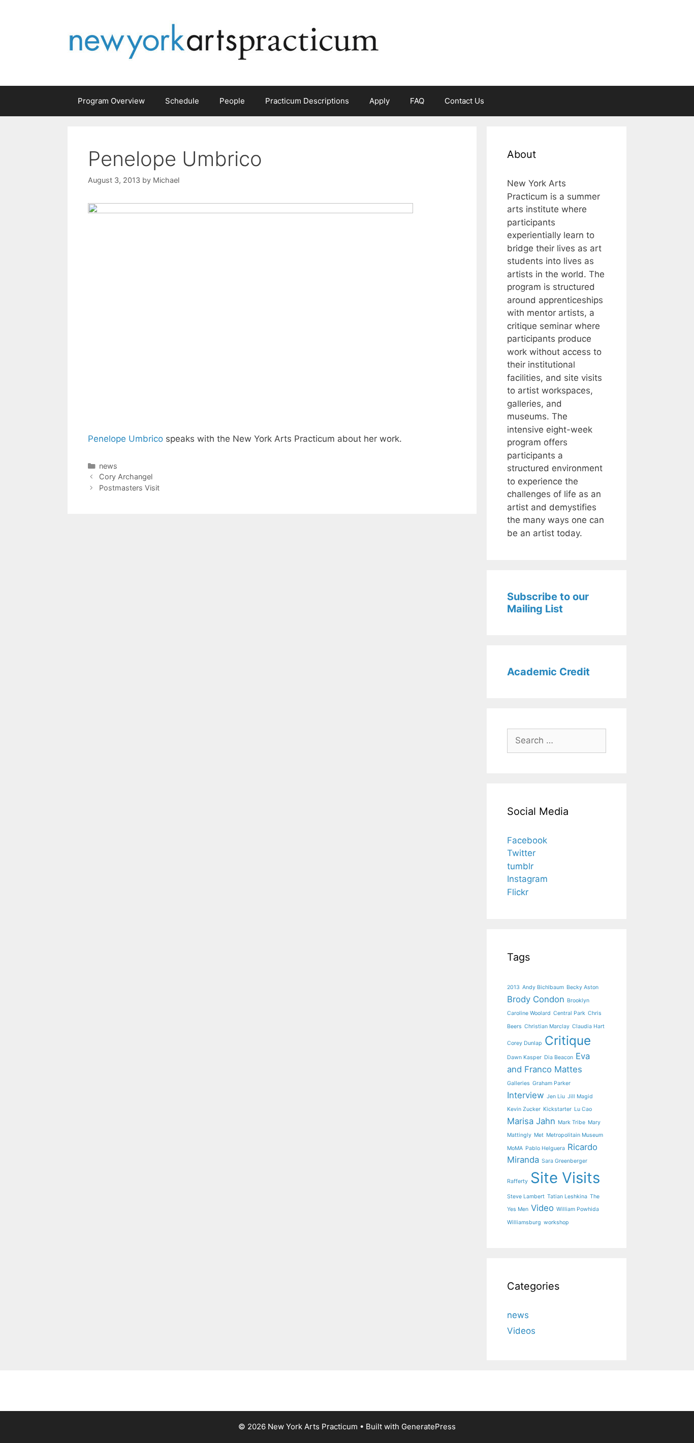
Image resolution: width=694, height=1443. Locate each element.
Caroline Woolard (529, 1013)
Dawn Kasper (524, 1057)
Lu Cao (583, 1109)
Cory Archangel (125, 476)
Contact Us (464, 101)
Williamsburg (524, 1222)
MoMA (515, 1148)
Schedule (182, 101)
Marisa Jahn (531, 1121)
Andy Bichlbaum (543, 987)
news (108, 466)
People (232, 101)
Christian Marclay (547, 1026)
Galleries (518, 1083)
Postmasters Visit (129, 487)
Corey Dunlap (524, 1043)
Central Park (569, 1013)
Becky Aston (582, 987)
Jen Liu (556, 1096)
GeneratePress (428, 1426)
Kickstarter (557, 1109)
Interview (525, 1095)
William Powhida (577, 1209)
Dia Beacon (558, 1057)
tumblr (520, 866)
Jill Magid (580, 1096)
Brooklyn (578, 1000)
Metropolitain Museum (574, 1135)
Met (539, 1135)
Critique (568, 1040)
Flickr (517, 892)
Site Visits (565, 1178)
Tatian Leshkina (567, 1196)
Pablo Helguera (545, 1148)
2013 (513, 987)
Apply (379, 101)
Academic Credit (548, 672)
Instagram (527, 879)
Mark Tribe (571, 1122)
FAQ (417, 101)
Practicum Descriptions (307, 101)
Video (542, 1208)
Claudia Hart (588, 1026)
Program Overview (111, 101)
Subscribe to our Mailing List (548, 603)
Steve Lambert (526, 1196)
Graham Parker (551, 1083)
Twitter (521, 853)
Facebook (527, 840)
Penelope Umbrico (125, 439)
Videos (521, 1331)
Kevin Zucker (524, 1109)
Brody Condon (535, 999)
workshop (556, 1222)
